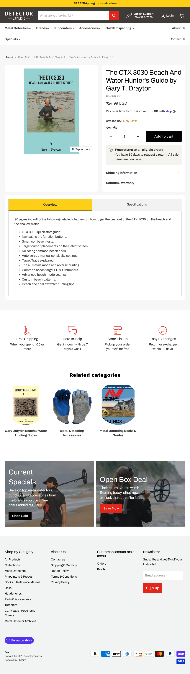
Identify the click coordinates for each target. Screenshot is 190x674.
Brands (41, 28)
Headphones (13, 593)
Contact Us (177, 39)
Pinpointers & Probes (18, 576)
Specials (11, 39)
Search (8, 652)
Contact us (58, 559)
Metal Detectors (17, 28)
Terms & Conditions (64, 576)
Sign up (152, 588)
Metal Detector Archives (20, 621)
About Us (178, 28)
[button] (168, 15)
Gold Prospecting (118, 28)
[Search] (114, 15)
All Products (13, 559)
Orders (101, 563)
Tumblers (11, 604)
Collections (12, 565)
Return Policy (60, 570)
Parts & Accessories (18, 599)
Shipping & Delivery (64, 565)
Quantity (111, 127)
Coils (8, 587)
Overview (50, 204)
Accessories (88, 28)
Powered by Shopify (15, 660)
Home (9, 57)
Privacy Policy (60, 582)
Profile (101, 569)
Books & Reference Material (23, 582)
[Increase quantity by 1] (138, 136)
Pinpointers (63, 28)
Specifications (137, 204)
